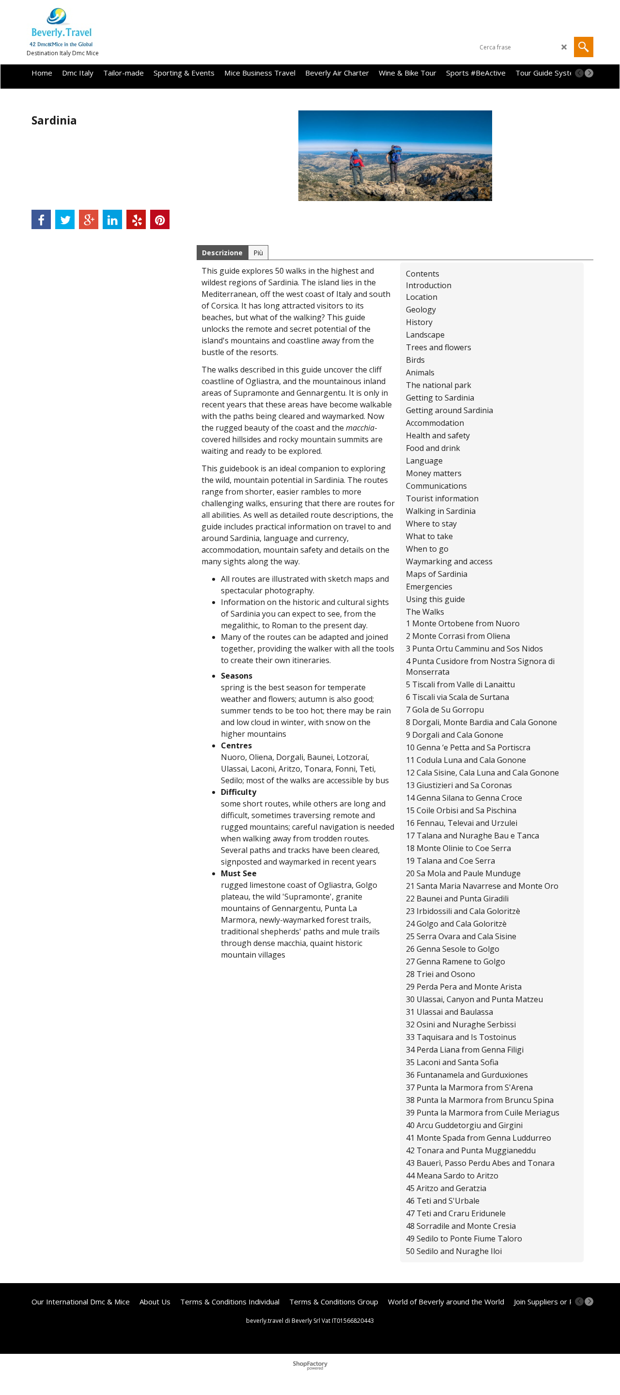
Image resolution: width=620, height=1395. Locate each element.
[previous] (579, 73)
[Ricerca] (583, 47)
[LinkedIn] (112, 219)
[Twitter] (65, 219)
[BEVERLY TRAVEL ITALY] (112, 27)
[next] (589, 73)
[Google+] (88, 219)
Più (258, 252)
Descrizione (222, 252)
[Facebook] (41, 219)
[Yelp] (136, 219)
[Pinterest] (160, 219)
